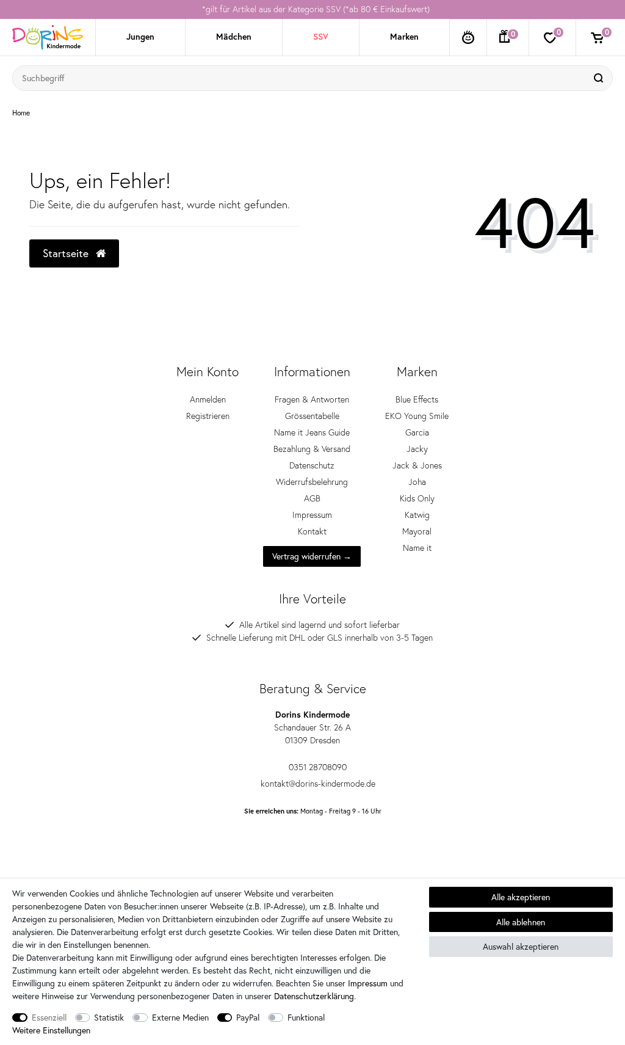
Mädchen (233, 36)
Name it (417, 547)
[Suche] (600, 78)
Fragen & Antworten (312, 399)
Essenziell (49, 1017)
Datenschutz (311, 465)
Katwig (417, 514)
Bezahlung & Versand (311, 448)
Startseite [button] (67, 253)
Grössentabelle (312, 415)
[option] (312, 9)
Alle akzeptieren (520, 897)
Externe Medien (180, 1017)
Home (21, 113)
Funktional (306, 1017)
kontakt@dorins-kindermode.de (318, 783)
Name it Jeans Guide (312, 432)
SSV (320, 36)
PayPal (247, 1017)
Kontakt (312, 531)
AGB (312, 498)
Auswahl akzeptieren (520, 946)
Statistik (109, 1017)
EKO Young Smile (417, 415)
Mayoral (417, 531)
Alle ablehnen (520, 922)
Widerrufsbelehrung (312, 481)
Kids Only (417, 498)
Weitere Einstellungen (51, 1030)
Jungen (140, 36)
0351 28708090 (318, 767)
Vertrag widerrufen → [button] (312, 556)
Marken (404, 36)
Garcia (417, 432)
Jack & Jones (417, 465)
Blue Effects (417, 399)
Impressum (312, 514)
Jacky (417, 448)
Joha (417, 481)
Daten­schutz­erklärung (314, 996)
